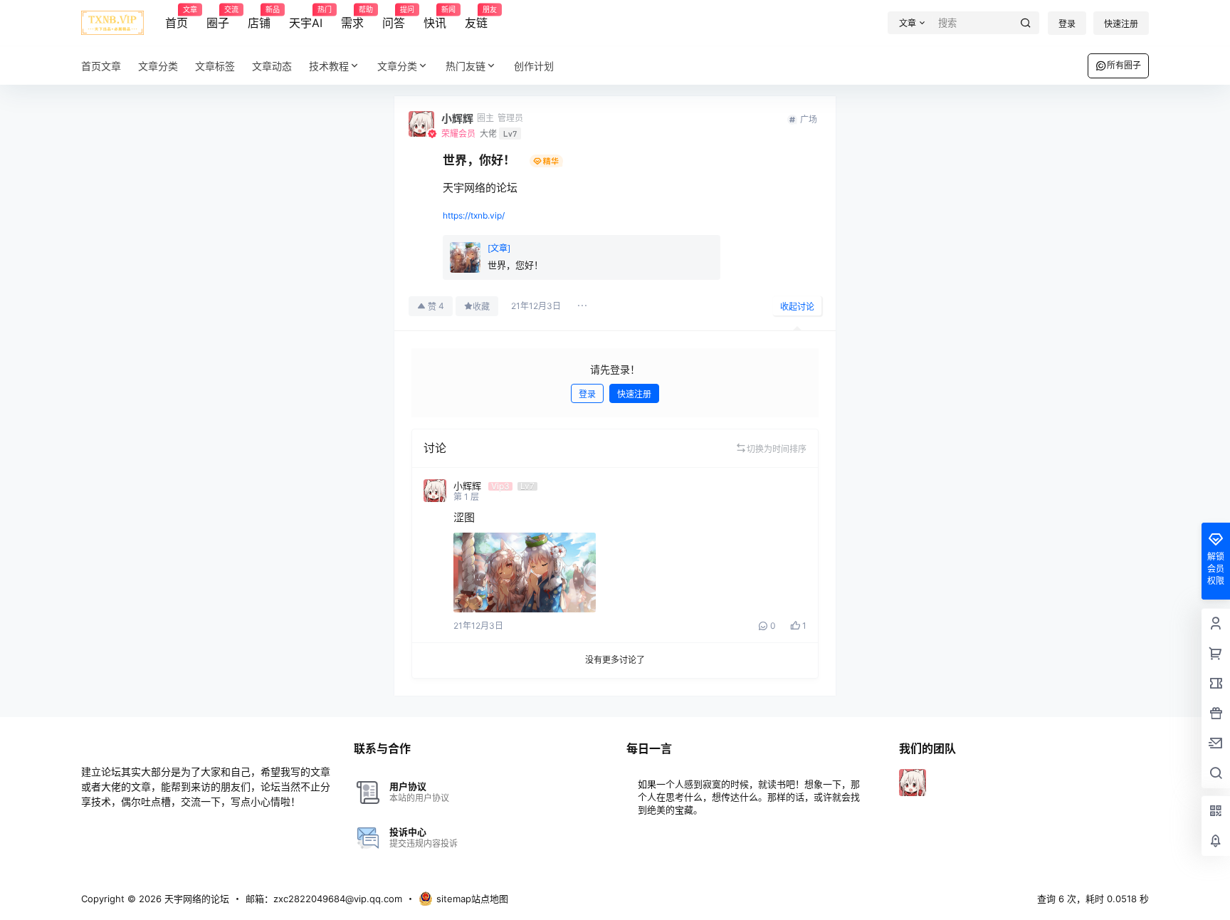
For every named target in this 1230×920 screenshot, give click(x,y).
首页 (176, 18)
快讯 (435, 18)
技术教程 (329, 66)
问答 (393, 18)
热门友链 (465, 66)
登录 (1067, 24)
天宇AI (305, 18)
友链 (476, 18)
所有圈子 (1124, 65)
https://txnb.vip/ (474, 215)
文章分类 (397, 66)
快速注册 (1121, 24)
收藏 (481, 306)
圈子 (217, 18)
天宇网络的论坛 (195, 898)
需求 (352, 18)
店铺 (259, 18)
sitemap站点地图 (472, 898)
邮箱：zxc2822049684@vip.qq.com (324, 898)
